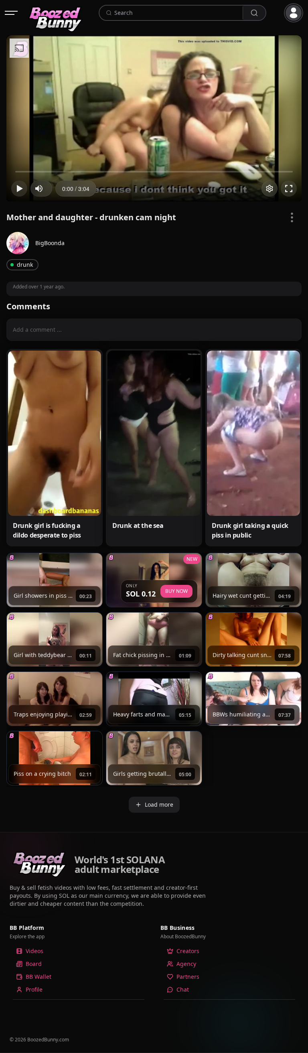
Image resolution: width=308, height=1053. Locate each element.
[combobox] (177, 13)
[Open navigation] (11, 13)
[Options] (269, 189)
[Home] (56, 13)
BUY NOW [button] (176, 591)
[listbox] (78, 974)
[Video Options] (292, 217)
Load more (159, 804)
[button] (295, 13)
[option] (78, 951)
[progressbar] (75, 189)
